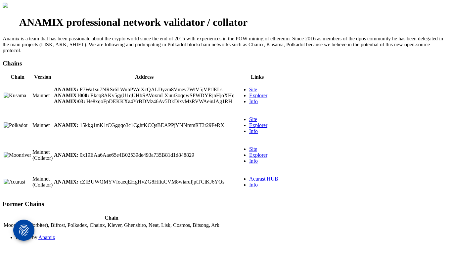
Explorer (258, 95)
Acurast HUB (263, 179)
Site (253, 89)
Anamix (46, 237)
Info (253, 101)
